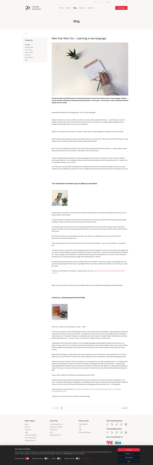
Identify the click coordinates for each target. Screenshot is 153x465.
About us (81, 8)
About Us (27, 427)
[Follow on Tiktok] (116, 432)
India (80, 429)
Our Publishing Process (56, 424)
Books (61, 8)
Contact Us (28, 429)
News (26, 60)
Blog (75, 8)
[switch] (46, 458)
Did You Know (28, 50)
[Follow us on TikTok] (116, 424)
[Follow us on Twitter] (112, 424)
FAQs (51, 432)
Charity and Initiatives (31, 435)
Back (26, 33)
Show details (86, 458)
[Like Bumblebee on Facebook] (107, 432)
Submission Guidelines (56, 427)
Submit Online (54, 429)
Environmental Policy (30, 438)
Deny (129, 461)
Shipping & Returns (30, 440)
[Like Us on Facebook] (107, 424)
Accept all (128, 449)
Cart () (95, 2)
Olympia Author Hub (55, 435)
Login (101, 2)
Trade (26, 432)
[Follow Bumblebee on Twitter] (112, 432)
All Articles (27, 44)
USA (80, 427)
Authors (68, 8)
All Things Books (29, 47)
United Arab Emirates (85, 432)
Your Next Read (29, 57)
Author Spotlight (29, 52)
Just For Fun (28, 55)
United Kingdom (83, 424)
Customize (127, 453)
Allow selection (129, 457)
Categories (29, 40)
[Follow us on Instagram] (126, 424)
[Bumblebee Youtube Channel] (121, 432)
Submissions (121, 8)
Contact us (90, 8)
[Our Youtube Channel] (121, 424)
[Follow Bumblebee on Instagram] (126, 432)
